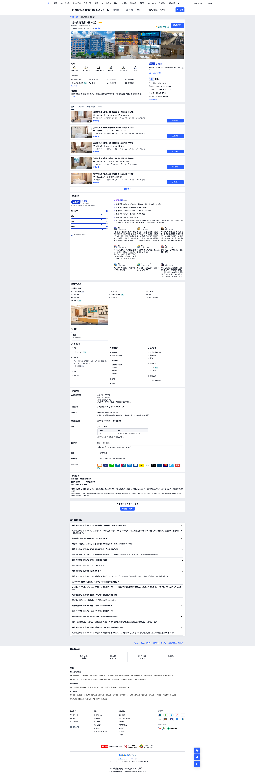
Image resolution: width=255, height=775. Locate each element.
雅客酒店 (85, 675)
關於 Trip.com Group (100, 731)
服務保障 (72, 718)
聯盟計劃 (121, 721)
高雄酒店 (104, 699)
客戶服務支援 (74, 715)
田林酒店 (163, 643)
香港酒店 (79, 695)
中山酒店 (166, 695)
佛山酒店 (173, 695)
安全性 (121, 735)
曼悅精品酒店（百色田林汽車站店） (99, 679)
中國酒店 (148, 643)
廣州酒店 (101, 695)
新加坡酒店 (96, 699)
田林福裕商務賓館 (140, 679)
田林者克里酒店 (124, 675)
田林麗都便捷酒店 (136, 675)
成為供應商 (122, 731)
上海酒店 (115, 695)
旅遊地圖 (172, 3)
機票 (55, 3)
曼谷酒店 (123, 695)
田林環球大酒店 (113, 675)
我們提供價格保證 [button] (163, 27)
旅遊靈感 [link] (162, 3)
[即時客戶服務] (197, 764)
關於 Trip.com (98, 715)
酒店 (142, 643)
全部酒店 (121, 728)
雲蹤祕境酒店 (147, 675)
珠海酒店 (87, 695)
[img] (93, 45)
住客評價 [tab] (81, 107)
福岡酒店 (151, 695)
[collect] (197, 751)
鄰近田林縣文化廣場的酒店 (78, 687)
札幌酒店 (88, 699)
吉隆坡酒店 (73, 699)
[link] (197, 3)
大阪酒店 (130, 695)
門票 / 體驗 (88, 3)
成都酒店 (81, 699)
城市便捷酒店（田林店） (84, 22)
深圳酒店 (72, 695)
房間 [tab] (73, 107)
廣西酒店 (156, 643)
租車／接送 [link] (77, 3)
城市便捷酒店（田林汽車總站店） (163, 675)
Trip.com (136, 643)
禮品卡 (108, 3)
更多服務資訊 (74, 721)
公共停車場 (77, 291)
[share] (197, 757)
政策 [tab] (100, 107)
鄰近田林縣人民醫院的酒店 (109, 687)
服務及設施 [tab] (91, 107)
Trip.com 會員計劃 (124, 718)
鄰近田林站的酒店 (124, 687)
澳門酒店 (137, 695)
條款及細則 (97, 725)
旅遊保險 (123, 3)
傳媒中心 (97, 718)
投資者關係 (122, 715)
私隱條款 (97, 728)
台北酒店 (108, 695)
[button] (179, 3)
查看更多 (74, 96)
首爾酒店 (144, 695)
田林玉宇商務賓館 (75, 675)
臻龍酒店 (84, 679)
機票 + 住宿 (99, 3)
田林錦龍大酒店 (74, 679)
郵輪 (115, 3)
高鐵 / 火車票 (65, 3)
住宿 (49, 3)
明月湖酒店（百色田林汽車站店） (122, 679)
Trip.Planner (152, 3)
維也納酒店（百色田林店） (98, 675)
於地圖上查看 (153, 99)
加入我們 (97, 721)
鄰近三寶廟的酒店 (93, 687)
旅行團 (142, 3)
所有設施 (74, 86)
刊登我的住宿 (123, 725)
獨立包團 (133, 3)
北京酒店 (158, 695)
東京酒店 (94, 695)
